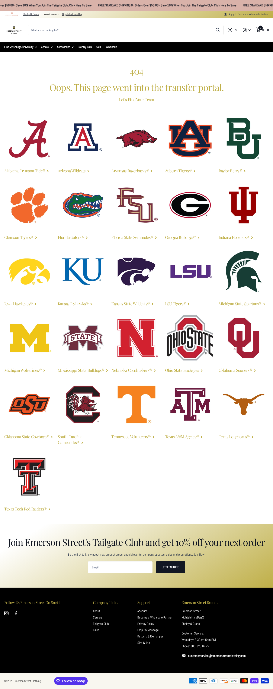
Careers (97, 617)
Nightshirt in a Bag (72, 14)
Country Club (85, 47)
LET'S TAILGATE (171, 567)
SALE (99, 47)
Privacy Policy (145, 624)
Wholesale (111, 47)
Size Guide (143, 643)
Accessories (63, 47)
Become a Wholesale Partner (154, 617)
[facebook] (16, 613)
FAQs (96, 630)
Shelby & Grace (31, 14)
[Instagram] (6, 613)
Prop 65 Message (148, 630)
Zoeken (218, 30)
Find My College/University (18, 47)
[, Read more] (233, 30)
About (96, 611)
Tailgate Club (101, 624)
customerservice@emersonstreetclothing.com (217, 656)
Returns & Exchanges (150, 636)
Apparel (45, 47)
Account (142, 611)
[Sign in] (247, 30)
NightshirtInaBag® (193, 617)
